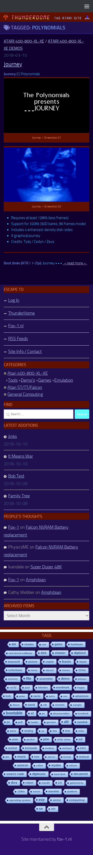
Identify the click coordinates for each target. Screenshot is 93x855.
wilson (73, 765)
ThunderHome (21, 313)
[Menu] (87, 6)
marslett (53, 791)
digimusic (39, 774)
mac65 (46, 782)
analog (28, 730)
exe (42, 800)
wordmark (62, 687)
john (46, 739)
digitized (80, 653)
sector (57, 800)
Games (44, 380)
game (58, 644)
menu (34, 670)
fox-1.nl (64, 839)
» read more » (75, 263)
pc (43, 713)
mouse (66, 670)
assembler (46, 678)
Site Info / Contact (25, 351)
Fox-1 (13, 527)
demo (65, 678)
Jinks (12, 436)
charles (29, 644)
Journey (13, 64)
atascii (50, 670)
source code (15, 774)
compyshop (77, 800)
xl (32, 713)
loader (34, 722)
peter (22, 696)
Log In (13, 300)
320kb (82, 670)
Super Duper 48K (46, 567)
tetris (13, 730)
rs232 (13, 687)
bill (81, 739)
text (67, 730)
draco (16, 705)
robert (29, 782)
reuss (83, 661)
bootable (14, 713)
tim (7, 756)
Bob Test (16, 476)
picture (32, 661)
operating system (20, 800)
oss (44, 644)
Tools (13, 380)
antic (15, 739)
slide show (63, 739)
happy (81, 687)
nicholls (60, 705)
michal (12, 748)
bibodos (43, 687)
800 (14, 644)
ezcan (36, 791)
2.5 (60, 782)
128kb (21, 791)
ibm (55, 730)
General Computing (25, 394)
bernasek (31, 748)
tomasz (82, 679)
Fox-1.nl (16, 325)
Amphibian (36, 579)
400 (53, 808)
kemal (67, 756)
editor (39, 765)
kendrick (83, 713)
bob (8, 696)
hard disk (59, 774)
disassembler (61, 713)
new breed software (20, 653)
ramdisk (82, 722)
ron (65, 696)
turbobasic (15, 670)
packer (31, 739)
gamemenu (76, 782)
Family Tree (19, 496)
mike (81, 730)
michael (67, 748)
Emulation (63, 380)
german (51, 722)
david (31, 704)
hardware (77, 644)
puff (20, 722)
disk (44, 653)
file (28, 678)
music (21, 756)
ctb (45, 705)
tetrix (52, 696)
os (42, 730)
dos (14, 782)
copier (50, 661)
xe (41, 808)
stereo (51, 756)
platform (72, 791)
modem (49, 748)
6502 (83, 748)
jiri (8, 722)
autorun (22, 765)
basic (66, 661)
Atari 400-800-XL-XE (24, 41)
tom (36, 756)
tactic (37, 696)
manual (84, 756)
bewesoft (14, 661)
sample (77, 705)
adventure (82, 696)
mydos (56, 765)
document (81, 774)
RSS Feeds (18, 338)
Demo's (28, 380)
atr (66, 722)
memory (13, 679)
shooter (60, 653)
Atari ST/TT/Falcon (24, 387)
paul (27, 687)
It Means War (20, 456)
